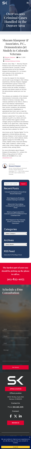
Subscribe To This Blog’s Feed (13, 255)
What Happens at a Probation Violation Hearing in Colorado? (15, 199)
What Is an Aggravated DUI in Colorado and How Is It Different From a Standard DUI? (15, 213)
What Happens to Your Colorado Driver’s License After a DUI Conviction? (15, 221)
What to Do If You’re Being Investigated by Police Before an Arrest (15, 205)
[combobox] (11, 184)
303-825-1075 (15, 279)
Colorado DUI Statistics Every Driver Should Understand (15, 192)
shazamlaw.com (7, 158)
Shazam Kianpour (15, 166)
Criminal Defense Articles (12, 61)
